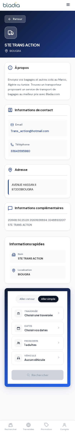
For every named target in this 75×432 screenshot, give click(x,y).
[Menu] (68, 4)
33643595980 (20, 151)
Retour (17, 19)
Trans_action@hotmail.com (30, 131)
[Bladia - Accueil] (11, 4)
